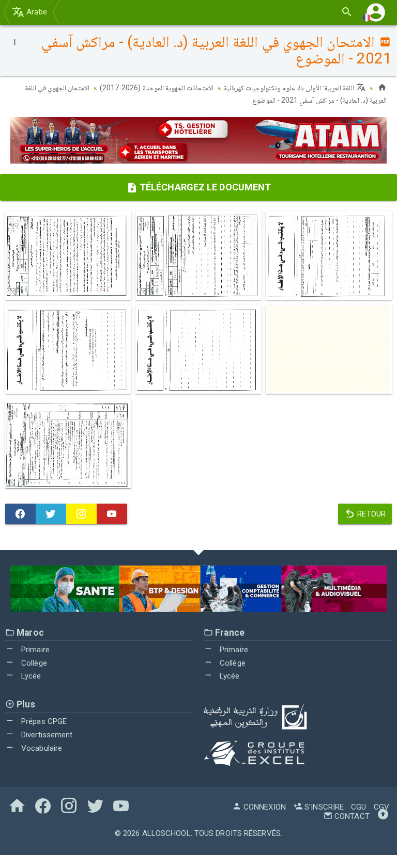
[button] (376, 12)
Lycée (30, 676)
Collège (33, 663)
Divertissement (46, 734)
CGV (381, 807)
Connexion (263, 807)
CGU (358, 807)
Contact (351, 816)
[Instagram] (81, 514)
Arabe (35, 12)
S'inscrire (323, 807)
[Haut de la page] (383, 816)
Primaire (34, 649)
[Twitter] (51, 514)
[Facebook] (20, 514)
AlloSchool (166, 833)
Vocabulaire (40, 748)
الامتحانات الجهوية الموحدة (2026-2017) (156, 88)
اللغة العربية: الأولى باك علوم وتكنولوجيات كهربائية (290, 88)
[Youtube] (112, 514)
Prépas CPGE (43, 721)
